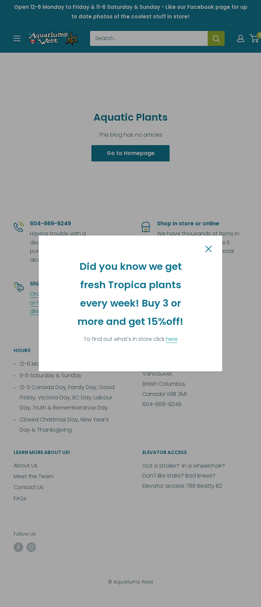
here (172, 339)
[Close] (208, 249)
